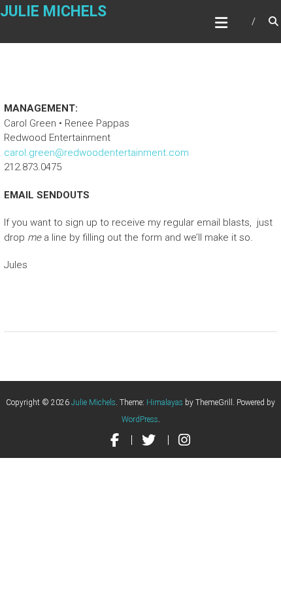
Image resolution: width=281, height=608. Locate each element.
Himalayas (164, 402)
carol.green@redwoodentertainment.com (96, 153)
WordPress (140, 419)
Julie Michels (53, 11)
